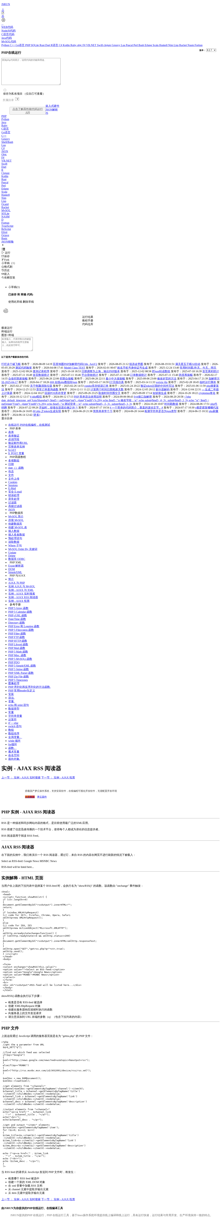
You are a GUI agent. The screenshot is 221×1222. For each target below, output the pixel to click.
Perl (135, 45)
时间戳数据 (171, 403)
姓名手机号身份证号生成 (132, 367)
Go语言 (20, 45)
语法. (11, 697)
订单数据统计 (138, 374)
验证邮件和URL (18, 442)
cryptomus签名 (207, 393)
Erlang (149, 45)
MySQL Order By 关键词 (22, 549)
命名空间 (13, 755)
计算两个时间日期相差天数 (107, 389)
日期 (11, 464)
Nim (171, 45)
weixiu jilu (161, 382)
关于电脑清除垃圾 (41, 385)
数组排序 (13, 733)
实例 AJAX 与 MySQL (21, 586)
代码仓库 (87, 324)
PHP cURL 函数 (17, 615)
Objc (4, 154)
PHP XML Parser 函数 (21, 672)
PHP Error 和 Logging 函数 (23, 626)
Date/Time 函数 (17, 619)
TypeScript (7, 225)
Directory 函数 (16, 622)
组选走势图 (136, 364)
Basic (4, 238)
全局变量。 (15, 737)
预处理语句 (15, 538)
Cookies (12, 482)
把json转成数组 (161, 371)
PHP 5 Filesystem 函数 (21, 629)
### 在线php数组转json (63, 382)
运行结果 (87, 316)
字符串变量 (15, 715)
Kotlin (66, 45)
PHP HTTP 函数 (17, 640)
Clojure (5, 173)
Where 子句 (15, 545)
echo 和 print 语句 (18, 705)
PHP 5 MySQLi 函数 (20, 658)
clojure (108, 45)
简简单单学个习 (102, 411)
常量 (11, 712)
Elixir (4, 232)
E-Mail (12, 488)
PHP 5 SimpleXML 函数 (22, 665)
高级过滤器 (15, 506)
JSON (4, 151)
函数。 (12, 748)
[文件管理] (110, 16)
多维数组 (13, 460)
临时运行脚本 (208, 382)
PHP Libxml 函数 (18, 644)
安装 (11, 694)
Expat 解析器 (16, 565)
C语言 (5, 128)
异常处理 (13, 498)
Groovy (116, 45)
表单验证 (13, 435)
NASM (5, 216)
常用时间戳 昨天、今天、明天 (198, 367)
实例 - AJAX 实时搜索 (21, 593)
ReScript (6, 229)
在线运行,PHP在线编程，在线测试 (29, 424)
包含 (11, 471)
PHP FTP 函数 (16, 637)
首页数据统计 (41, 374)
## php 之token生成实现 (47, 411)
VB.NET (91, 45)
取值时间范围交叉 (109, 393)
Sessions (13, 485)
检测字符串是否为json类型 (161, 411)
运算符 (12, 719)
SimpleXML (15, 572)
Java (3, 122)
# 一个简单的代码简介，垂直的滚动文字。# (136, 407)
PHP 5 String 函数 (18, 669)
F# (84, 45)
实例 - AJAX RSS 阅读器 (23, 597)
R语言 (55, 45)
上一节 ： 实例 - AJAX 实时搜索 (21, 777)
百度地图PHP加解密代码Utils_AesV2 (75, 364)
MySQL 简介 (15, 516)
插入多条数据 (16, 534)
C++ (13, 45)
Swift (100, 45)
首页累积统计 (210, 371)
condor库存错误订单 (96, 385)
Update (12, 552)
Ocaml (5, 204)
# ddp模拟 (36, 396)
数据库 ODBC (16, 558)
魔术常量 (13, 751)
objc (80, 45)
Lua (123, 45)
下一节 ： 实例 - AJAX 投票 (58, 777)
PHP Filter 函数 (17, 633)
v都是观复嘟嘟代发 (207, 407)
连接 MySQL (16, 520)
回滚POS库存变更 (55, 393)
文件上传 (13, 478)
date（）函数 (16, 467)
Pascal (129, 45)
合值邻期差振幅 (18, 378)
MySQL (6, 210)
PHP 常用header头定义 (21, 690)
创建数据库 (15, 523)
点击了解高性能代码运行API (27, 111)
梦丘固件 (42, 797)
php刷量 (213, 411)
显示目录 (6, 418)
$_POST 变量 (16, 453)
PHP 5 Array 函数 (18, 608)
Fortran (199, 45)
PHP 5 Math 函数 (18, 651)
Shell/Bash (7, 142)
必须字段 (13, 439)
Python (5, 45)
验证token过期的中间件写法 (157, 385)
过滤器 (12, 502)
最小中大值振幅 (115, 378)
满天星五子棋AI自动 (187, 364)
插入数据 (13, 531)
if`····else (13, 722)
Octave (5, 235)
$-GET (12, 450)
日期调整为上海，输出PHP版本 (100, 371)
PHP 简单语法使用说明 (88, 396)
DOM (11, 569)
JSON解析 (52, 109)
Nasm (191, 45)
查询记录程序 (41, 371)
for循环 (12, 744)
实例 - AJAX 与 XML (21, 590)
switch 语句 (15, 726)
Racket (183, 45)
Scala (156, 45)
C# (61, 45)
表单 (11, 432)
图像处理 (13, 683)
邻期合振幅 (67, 378)
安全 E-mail (15, 491)
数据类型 (13, 708)
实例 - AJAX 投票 (19, 600)
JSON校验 (7, 241)
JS (47, 113)
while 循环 (14, 740)
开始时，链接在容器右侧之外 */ (58, 407)
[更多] (36, 414)
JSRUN (5, 4)
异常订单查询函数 (47, 389)
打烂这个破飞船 (11, 364)
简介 (11, 579)
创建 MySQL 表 (17, 527)
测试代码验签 (23, 367)
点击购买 (30, 797)
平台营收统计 (89, 374)
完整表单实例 (16, 446)
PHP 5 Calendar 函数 (20, 611)
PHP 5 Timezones (18, 680)
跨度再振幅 (186, 374)
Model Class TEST (74, 367)
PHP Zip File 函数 (18, 676)
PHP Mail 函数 (16, 648)
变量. (11, 701)
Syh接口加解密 (143, 396)
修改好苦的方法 (166, 378)
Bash (141, 45)
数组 (11, 729)
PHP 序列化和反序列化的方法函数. (29, 686)
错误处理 (13, 495)
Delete (11, 555)
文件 (11, 475)
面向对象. (14, 758)
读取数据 (13, 541)
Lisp (176, 45)
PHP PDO (14, 662)
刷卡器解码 (163, 389)
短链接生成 (159, 393)
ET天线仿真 (116, 382)
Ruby (73, 45)
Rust (42, 45)
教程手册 (87, 320)
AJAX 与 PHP (16, 582)
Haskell (163, 45)
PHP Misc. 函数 (17, 655)
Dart (48, 45)
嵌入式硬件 (52, 105)
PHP (28, 45)
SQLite (35, 45)
